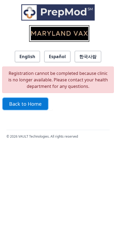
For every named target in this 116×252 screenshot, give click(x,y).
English (27, 56)
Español (57, 56)
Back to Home (25, 104)
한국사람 (88, 56)
